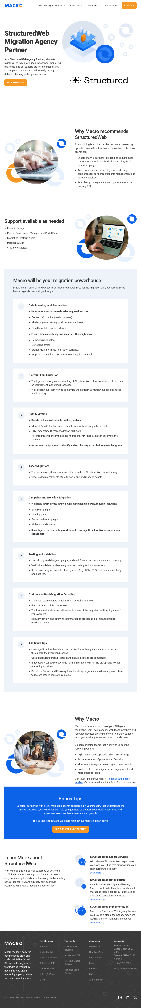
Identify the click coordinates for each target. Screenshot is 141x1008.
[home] (14, 5)
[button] (52, 5)
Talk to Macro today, (44, 820)
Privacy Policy (50, 997)
